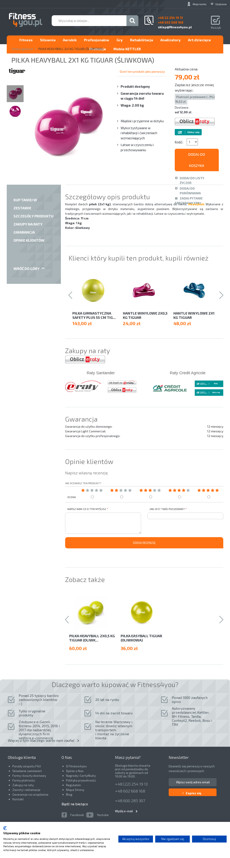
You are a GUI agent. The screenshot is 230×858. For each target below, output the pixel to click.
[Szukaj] (132, 20)
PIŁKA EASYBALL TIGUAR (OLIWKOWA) (141, 638)
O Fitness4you (76, 766)
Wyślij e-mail (124, 811)
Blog (69, 794)
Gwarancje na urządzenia (30, 794)
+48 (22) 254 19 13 (131, 783)
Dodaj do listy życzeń (192, 180)
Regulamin (73, 785)
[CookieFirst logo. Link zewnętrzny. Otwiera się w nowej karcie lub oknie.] (5, 828)
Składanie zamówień (27, 771)
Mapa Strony (75, 790)
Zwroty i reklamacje (26, 790)
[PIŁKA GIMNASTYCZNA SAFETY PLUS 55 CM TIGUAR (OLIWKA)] (95, 290)
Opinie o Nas (75, 771)
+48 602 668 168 (130, 790)
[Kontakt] (148, 20)
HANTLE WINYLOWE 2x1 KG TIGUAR (194, 315)
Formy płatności (23, 780)
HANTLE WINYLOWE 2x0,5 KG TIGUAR (145, 315)
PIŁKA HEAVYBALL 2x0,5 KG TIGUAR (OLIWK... (92, 638)
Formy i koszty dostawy (29, 775)
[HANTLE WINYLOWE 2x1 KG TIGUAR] (196, 290)
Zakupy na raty (23, 785)
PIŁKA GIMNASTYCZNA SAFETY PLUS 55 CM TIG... (94, 315)
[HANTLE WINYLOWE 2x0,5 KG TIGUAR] (146, 290)
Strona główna (22, 49)
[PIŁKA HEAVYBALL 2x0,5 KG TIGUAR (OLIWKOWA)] (92, 612)
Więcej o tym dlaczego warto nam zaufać (41, 740)
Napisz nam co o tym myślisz (86, 508)
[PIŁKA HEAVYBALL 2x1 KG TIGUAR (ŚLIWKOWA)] (15, 93)
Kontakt (18, 799)
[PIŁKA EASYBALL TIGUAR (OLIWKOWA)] (144, 612)
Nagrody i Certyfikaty (81, 775)
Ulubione (221, 4)
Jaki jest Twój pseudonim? (167, 508)
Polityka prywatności (81, 780)
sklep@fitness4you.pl (175, 27)
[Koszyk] (216, 21)
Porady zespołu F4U (26, 766)
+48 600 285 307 (130, 800)
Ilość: (179, 142)
